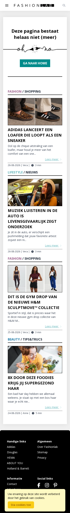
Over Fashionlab (47, 447)
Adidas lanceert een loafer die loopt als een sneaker (35, 135)
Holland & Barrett (18, 468)
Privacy (41, 457)
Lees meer (52, 159)
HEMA (11, 457)
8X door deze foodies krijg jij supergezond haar (31, 383)
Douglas (12, 452)
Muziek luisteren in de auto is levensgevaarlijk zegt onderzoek (32, 218)
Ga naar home (35, 63)
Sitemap (42, 452)
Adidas (11, 447)
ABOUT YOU (15, 463)
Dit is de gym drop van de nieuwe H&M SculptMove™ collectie (33, 302)
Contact (12, 484)
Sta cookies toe (21, 505)
